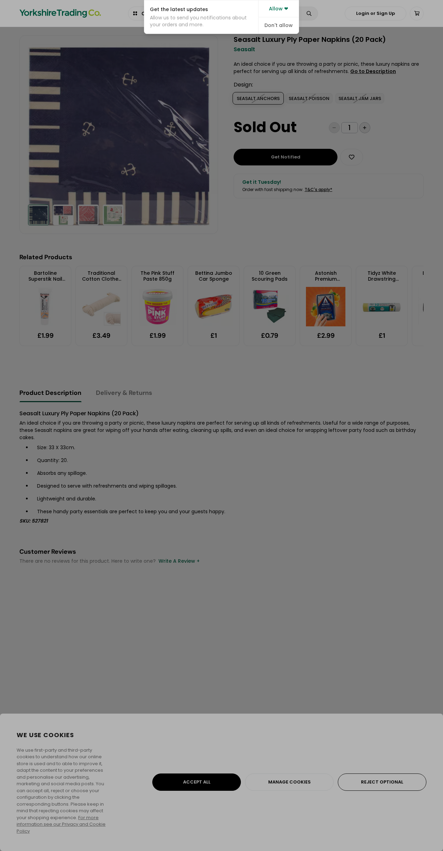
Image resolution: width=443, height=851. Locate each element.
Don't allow (278, 25)
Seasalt (244, 49)
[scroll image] (38, 215)
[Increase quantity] (364, 127)
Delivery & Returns (124, 393)
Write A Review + (179, 561)
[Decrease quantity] (334, 127)
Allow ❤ (278, 8)
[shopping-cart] (417, 13)
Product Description (50, 393)
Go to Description (373, 71)
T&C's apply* (318, 189)
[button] (201, 17)
